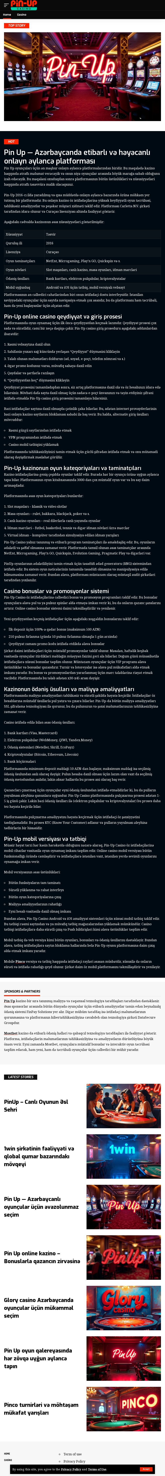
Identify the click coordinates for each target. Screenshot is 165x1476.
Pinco (20, 961)
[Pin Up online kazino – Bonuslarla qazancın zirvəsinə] (124, 1257)
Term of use (73, 1454)
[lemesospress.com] (24, 5)
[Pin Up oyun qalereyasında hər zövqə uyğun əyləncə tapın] (124, 1358)
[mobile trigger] (7, 5)
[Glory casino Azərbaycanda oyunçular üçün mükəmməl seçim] (124, 1308)
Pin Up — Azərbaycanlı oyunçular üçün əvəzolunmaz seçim (41, 1207)
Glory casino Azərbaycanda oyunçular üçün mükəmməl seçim (38, 1308)
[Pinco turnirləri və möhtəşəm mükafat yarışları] (124, 1409)
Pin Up (9, 1001)
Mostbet (11, 1033)
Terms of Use (97, 1469)
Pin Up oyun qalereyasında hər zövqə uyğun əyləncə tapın (38, 1358)
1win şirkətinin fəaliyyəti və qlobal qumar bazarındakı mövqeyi (39, 1156)
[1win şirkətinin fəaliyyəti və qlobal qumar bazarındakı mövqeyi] (124, 1156)
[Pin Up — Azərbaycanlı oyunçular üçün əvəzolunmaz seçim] (124, 1207)
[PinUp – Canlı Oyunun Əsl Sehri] (124, 1106)
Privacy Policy (71, 1469)
